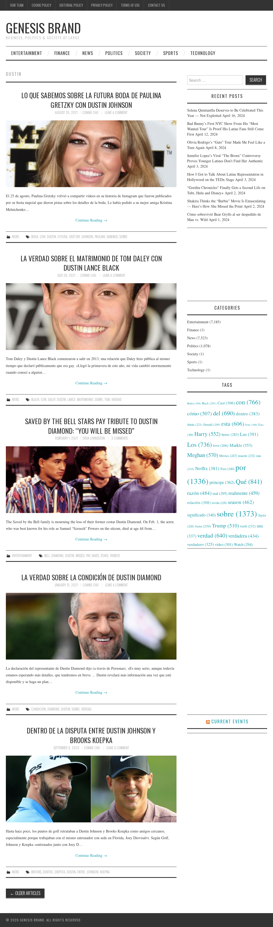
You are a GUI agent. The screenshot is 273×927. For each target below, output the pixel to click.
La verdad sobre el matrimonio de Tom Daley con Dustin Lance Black (91, 263)
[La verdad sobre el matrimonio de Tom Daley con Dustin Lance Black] (91, 316)
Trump (225, 525)
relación (199, 502)
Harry (207, 433)
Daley (51, 399)
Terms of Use (130, 5)
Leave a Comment (116, 112)
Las (249, 434)
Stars (104, 555)
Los (199, 444)
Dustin (51, 236)
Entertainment (26, 53)
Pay (88, 555)
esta (232, 423)
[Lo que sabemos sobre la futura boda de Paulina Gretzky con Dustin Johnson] (91, 153)
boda (34, 236)
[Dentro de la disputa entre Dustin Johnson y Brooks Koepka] (91, 789)
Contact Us (156, 5)
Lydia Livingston (94, 438)
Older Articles (25, 893)
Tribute (115, 555)
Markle (241, 445)
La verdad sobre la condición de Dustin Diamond (91, 577)
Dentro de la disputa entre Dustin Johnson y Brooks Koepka (91, 735)
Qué (249, 481)
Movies (228, 455)
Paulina (100, 236)
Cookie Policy (41, 5)
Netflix (207, 468)
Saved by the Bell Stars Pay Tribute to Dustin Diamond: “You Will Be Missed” (91, 426)
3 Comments (119, 438)
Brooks (36, 871)
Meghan (202, 455)
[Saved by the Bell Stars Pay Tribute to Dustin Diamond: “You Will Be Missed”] (91, 479)
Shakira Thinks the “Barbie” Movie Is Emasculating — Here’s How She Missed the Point (226, 203)
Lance (71, 399)
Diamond (57, 555)
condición (38, 709)
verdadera (243, 535)
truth (248, 526)
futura (62, 236)
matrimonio (85, 399)
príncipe (222, 482)
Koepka (105, 871)
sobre (123, 236)
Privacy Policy (102, 5)
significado (201, 515)
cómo (199, 413)
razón (199, 492)
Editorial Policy (71, 5)
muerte (246, 455)
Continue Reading (91, 220)
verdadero (200, 544)
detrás (194, 424)
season (241, 502)
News (87, 53)
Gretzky (74, 236)
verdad (116, 399)
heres (230, 434)
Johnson (87, 236)
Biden (194, 403)
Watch (243, 544)
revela (219, 502)
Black (35, 399)
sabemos (112, 236)
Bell (47, 555)
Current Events (229, 721)
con (42, 236)
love (220, 445)
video (224, 544)
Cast (226, 402)
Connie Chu (90, 112)
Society (143, 53)
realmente (243, 493)
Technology (202, 53)
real (219, 493)
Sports (170, 53)
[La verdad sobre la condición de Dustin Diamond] (91, 626)
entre (81, 871)
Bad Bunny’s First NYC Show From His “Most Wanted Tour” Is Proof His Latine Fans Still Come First (225, 129)
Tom (107, 399)
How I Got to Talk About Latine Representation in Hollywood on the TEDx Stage (225, 177)
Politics (114, 53)
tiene (203, 526)
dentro (48, 871)
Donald (211, 425)
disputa (60, 871)
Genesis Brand (43, 27)
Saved (95, 555)
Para (227, 469)
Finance (62, 53)
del (224, 413)
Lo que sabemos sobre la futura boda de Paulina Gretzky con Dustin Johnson (91, 100)
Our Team (16, 5)
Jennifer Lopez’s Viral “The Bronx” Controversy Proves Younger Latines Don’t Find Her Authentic (225, 158)
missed (80, 555)
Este (251, 425)
